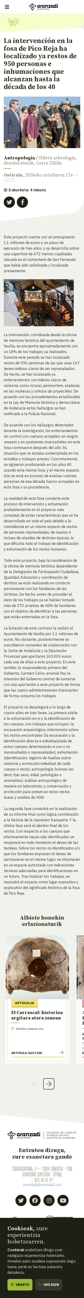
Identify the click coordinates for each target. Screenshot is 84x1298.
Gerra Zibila (49, 163)
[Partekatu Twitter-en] (9, 202)
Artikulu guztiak (26, 1053)
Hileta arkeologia (57, 158)
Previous (35, 1084)
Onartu (22, 1284)
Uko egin (51, 1284)
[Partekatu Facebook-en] (22, 202)
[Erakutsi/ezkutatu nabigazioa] (7, 7)
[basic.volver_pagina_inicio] (43, 7)
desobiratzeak (19, 163)
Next (48, 1084)
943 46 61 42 (44, 1180)
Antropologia (19, 158)
